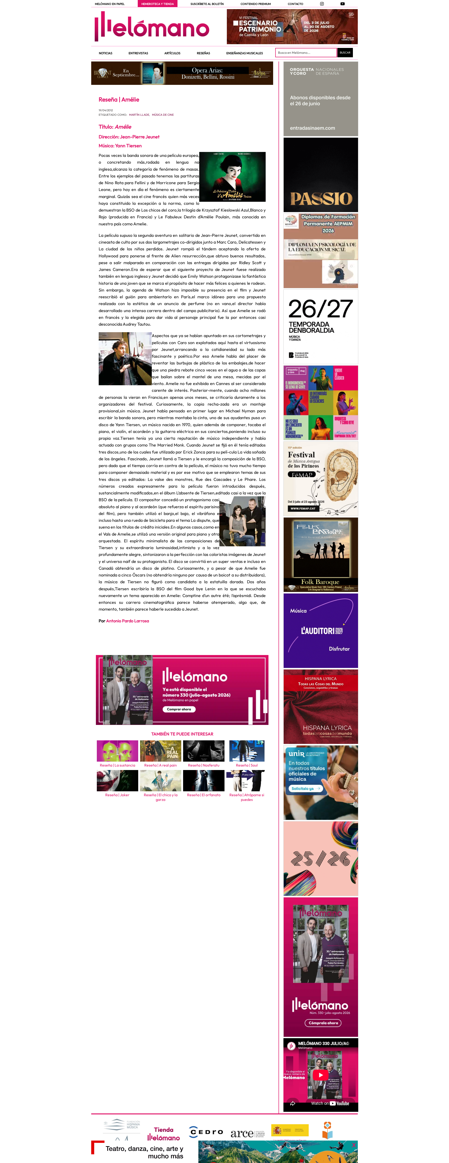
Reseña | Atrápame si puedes (246, 797)
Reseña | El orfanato (204, 794)
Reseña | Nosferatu (203, 765)
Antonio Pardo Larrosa (127, 620)
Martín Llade (139, 114)
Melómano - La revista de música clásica (152, 26)
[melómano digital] (320, 98)
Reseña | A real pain (160, 765)
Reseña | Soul (247, 765)
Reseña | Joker (117, 794)
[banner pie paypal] (224, 1152)
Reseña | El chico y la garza (160, 797)
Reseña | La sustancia (117, 765)
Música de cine (163, 114)
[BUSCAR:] (306, 52)
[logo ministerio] (290, 1130)
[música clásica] (320, 782)
